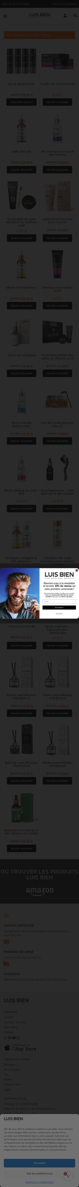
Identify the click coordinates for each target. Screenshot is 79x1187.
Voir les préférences (39, 1173)
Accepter (40, 1163)
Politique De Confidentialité (39, 1182)
